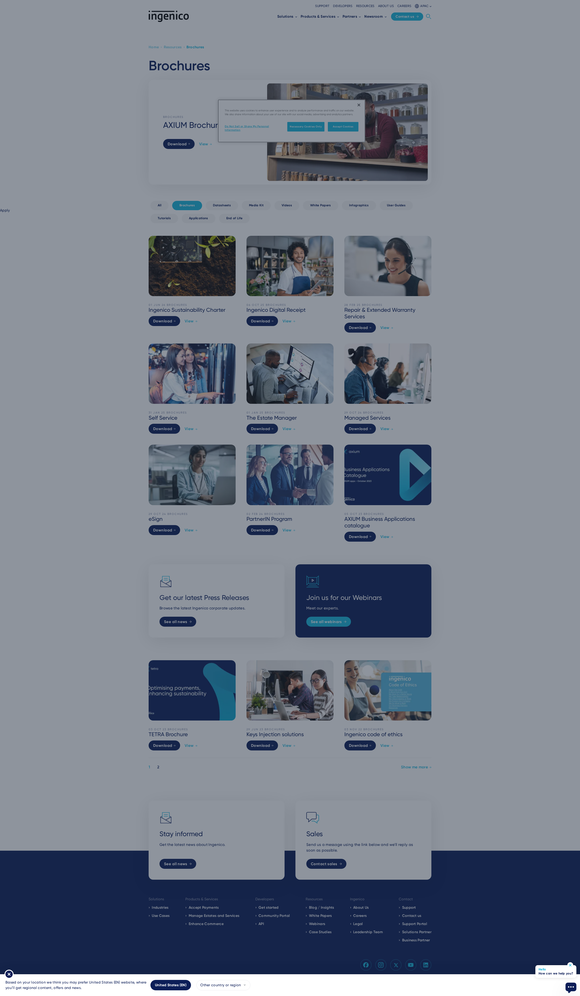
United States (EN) (170, 985)
